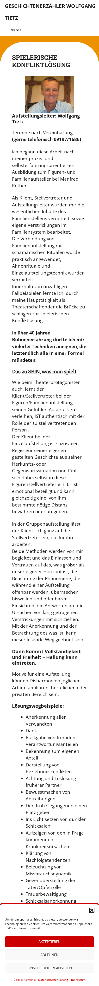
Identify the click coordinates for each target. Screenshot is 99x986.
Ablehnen (49, 954)
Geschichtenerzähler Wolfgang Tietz (50, 12)
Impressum (78, 980)
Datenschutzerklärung (53, 980)
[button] (91, 910)
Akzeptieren (49, 941)
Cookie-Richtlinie (25, 980)
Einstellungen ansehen (49, 967)
